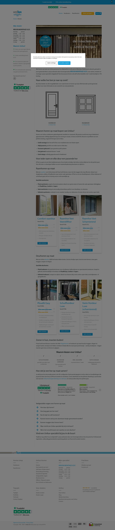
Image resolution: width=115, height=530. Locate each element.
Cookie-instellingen (51, 63)
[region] (58, 60)
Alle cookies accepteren (64, 63)
